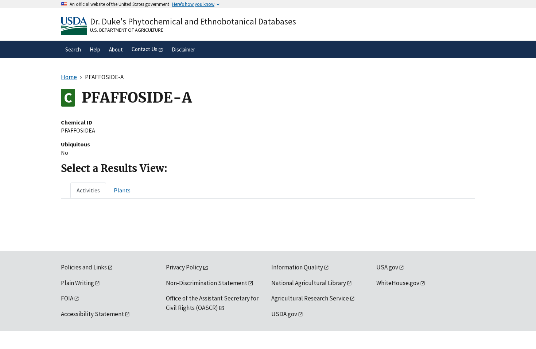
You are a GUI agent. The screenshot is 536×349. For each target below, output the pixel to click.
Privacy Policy (184, 267)
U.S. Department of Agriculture (126, 30)
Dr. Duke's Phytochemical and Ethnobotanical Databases (193, 21)
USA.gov (387, 267)
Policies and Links (84, 267)
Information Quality (297, 267)
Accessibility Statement (92, 314)
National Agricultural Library (308, 283)
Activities (88, 190)
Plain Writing (77, 283)
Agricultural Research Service (310, 298)
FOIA (67, 298)
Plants (122, 190)
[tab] (88, 190)
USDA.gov (284, 314)
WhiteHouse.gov (397, 283)
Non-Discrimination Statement (206, 283)
